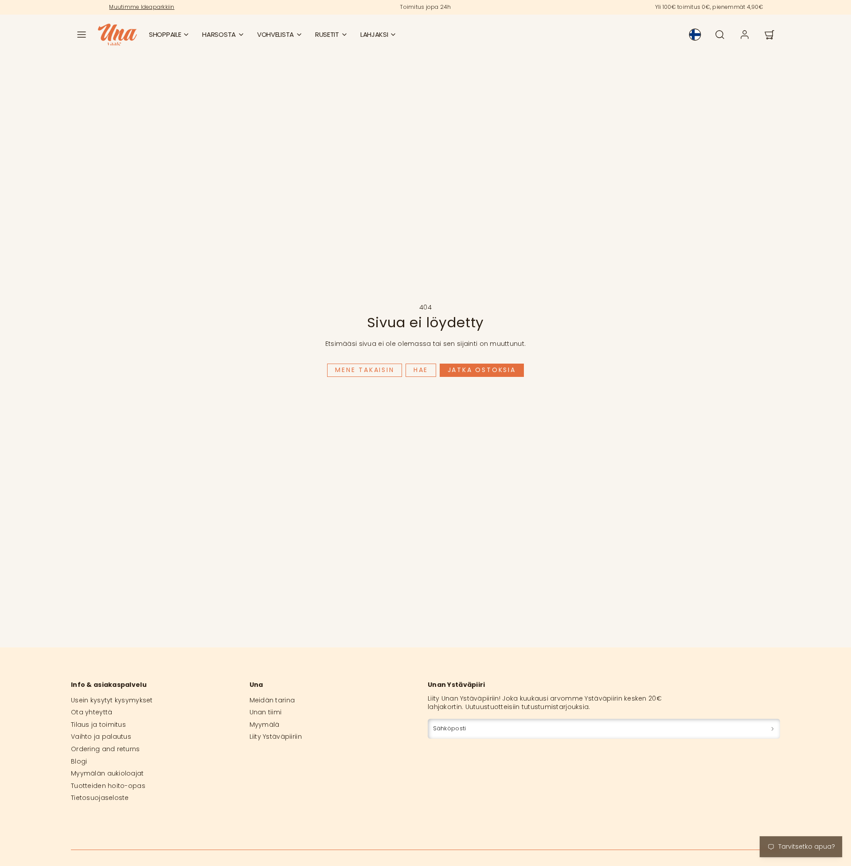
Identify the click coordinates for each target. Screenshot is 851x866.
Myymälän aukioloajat (107, 773)
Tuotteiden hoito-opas (108, 785)
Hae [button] (421, 369)
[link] (695, 34)
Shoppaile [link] (165, 34)
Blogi (79, 761)
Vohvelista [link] (275, 34)
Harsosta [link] (219, 34)
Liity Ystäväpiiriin (276, 736)
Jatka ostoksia (482, 369)
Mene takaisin (364, 369)
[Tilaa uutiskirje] (772, 729)
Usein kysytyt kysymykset (112, 700)
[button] (81, 34)
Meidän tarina (272, 700)
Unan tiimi (266, 712)
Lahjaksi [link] (374, 34)
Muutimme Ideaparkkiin (141, 7)
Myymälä (265, 724)
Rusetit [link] (327, 34)
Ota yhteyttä (91, 712)
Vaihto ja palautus (101, 736)
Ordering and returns (105, 749)
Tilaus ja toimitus (98, 724)
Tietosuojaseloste (100, 797)
